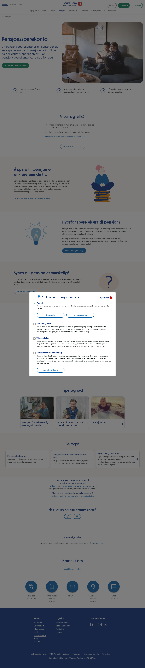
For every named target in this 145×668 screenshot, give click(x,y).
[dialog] (72, 334)
